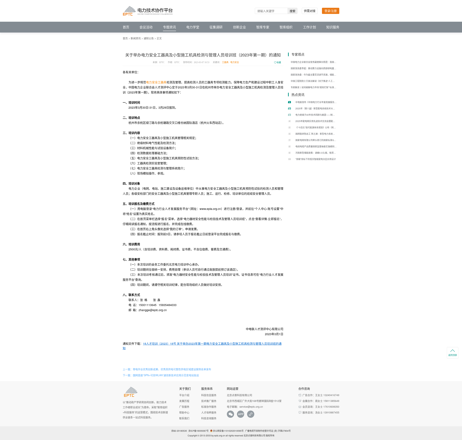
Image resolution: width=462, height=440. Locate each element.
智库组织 (286, 27)
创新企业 (239, 27)
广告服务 (184, 406)
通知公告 (149, 38)
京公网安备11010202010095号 (228, 430)
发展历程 (184, 401)
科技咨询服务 (208, 418)
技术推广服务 (208, 401)
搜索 (292, 11)
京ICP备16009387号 (198, 430)
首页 (126, 27)
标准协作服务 (208, 406)
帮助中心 (184, 412)
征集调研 (216, 27)
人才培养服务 (208, 412)
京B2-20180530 (179, 430)
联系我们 (184, 418)
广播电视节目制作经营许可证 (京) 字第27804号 (268, 430)
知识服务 (332, 27)
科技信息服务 (208, 395)
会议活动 (146, 27)
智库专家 (262, 27)
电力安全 (234, 62)
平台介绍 (184, 395)
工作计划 (309, 27)
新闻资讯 (136, 38)
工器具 (225, 62)
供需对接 (309, 11)
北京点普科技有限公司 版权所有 (259, 435)
